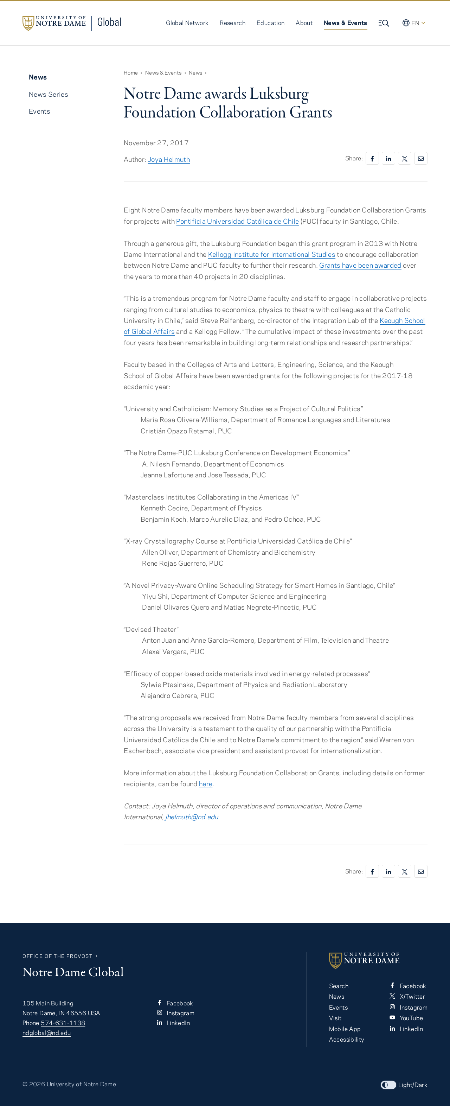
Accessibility (347, 1039)
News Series (48, 94)
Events (39, 111)
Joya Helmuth (169, 159)
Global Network (187, 22)
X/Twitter (411, 996)
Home (131, 72)
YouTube (410, 1018)
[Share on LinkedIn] (388, 158)
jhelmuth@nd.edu (191, 816)
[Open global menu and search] (385, 23)
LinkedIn (177, 1022)
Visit (335, 1018)
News (195, 72)
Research (232, 22)
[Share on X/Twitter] (404, 158)
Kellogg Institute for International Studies (271, 254)
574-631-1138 (63, 1022)
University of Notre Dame (81, 1084)
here (205, 783)
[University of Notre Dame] (378, 960)
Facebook (179, 1003)
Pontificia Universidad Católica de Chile (237, 221)
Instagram (180, 1013)
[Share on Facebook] (372, 158)
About (304, 22)
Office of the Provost (57, 956)
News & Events (345, 22)
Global (109, 21)
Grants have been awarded (360, 265)
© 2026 (33, 1084)
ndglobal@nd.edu (46, 1032)
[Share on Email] (421, 158)
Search (338, 986)
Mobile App (345, 1028)
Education (270, 22)
